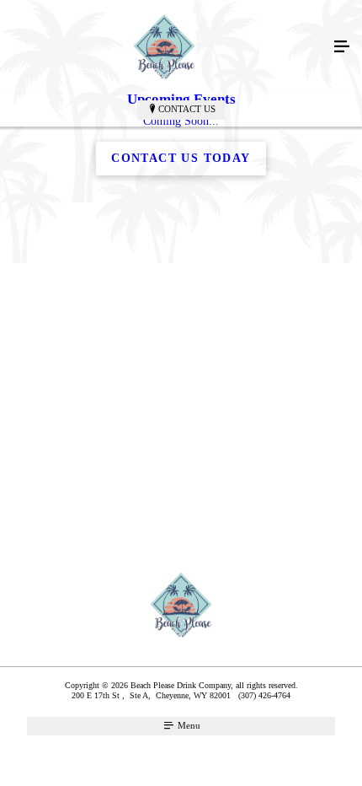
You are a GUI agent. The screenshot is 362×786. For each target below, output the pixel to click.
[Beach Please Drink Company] (164, 47)
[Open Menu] (342, 47)
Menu (187, 725)
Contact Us (187, 109)
